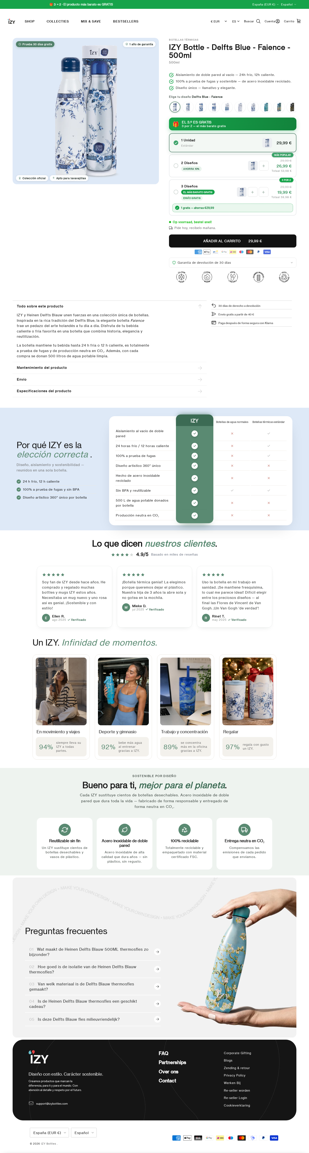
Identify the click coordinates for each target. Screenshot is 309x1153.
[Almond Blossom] (266, 107)
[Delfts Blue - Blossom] (187, 107)
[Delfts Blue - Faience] (174, 107)
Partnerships (172, 1062)
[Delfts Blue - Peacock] (200, 107)
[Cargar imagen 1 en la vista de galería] (86, 111)
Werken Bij (232, 1083)
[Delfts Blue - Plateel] (214, 107)
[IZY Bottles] (11, 21)
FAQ (163, 1053)
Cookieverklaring (237, 1105)
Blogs (228, 1060)
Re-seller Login (235, 1098)
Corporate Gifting (237, 1053)
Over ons (168, 1071)
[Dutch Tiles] (240, 107)
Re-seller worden (237, 1090)
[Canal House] (227, 107)
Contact (167, 1080)
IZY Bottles (49, 1143)
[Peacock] (253, 107)
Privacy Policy (235, 1075)
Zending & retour (237, 1068)
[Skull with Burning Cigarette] (292, 107)
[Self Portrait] (279, 107)
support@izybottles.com (52, 1103)
